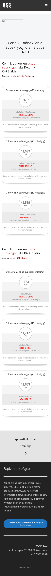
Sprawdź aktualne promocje (25, 443)
